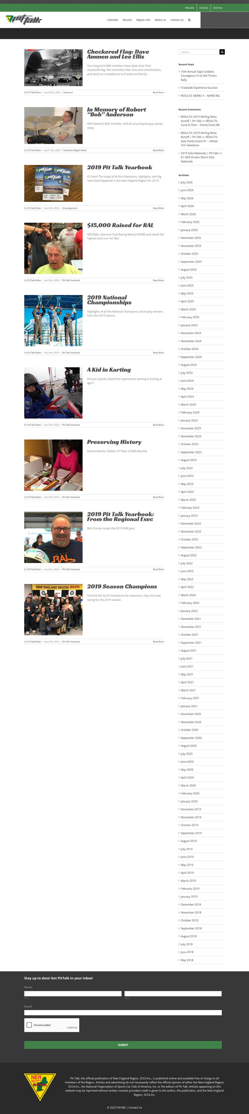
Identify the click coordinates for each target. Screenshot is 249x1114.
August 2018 (189, 936)
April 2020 (187, 777)
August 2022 (189, 555)
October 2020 (189, 730)
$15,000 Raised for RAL (120, 225)
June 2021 (187, 666)
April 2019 (187, 872)
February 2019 (190, 888)
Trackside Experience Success (199, 87)
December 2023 (191, 428)
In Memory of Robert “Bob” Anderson (116, 111)
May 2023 (187, 484)
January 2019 (189, 896)
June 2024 (187, 380)
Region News (80, 150)
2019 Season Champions (122, 586)
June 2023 (187, 476)
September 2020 (191, 738)
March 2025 (188, 309)
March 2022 (188, 595)
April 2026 (187, 206)
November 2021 (191, 627)
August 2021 (189, 650)
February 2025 (190, 317)
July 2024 (187, 373)
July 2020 (187, 753)
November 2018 (191, 912)
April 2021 (187, 682)
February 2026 (190, 222)
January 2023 (189, 515)
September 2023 (191, 452)
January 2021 (189, 706)
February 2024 (190, 412)
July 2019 (187, 849)
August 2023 (189, 460)
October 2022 (189, 539)
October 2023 (189, 444)
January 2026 (189, 230)
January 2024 (189, 420)
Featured (68, 92)
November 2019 (191, 817)
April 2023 (187, 492)
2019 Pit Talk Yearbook (119, 167)
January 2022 (189, 611)
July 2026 (187, 182)
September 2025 (191, 261)
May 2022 (187, 579)
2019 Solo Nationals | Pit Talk (199, 153)
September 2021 (191, 642)
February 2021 (190, 698)
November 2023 (191, 436)
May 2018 (187, 960)
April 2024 (187, 396)
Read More (158, 92)
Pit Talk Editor (34, 92)
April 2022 (187, 587)
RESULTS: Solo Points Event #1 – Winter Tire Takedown (199, 141)
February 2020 (190, 793)
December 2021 (191, 618)
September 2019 (191, 833)
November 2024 (191, 341)
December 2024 (191, 333)
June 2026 (187, 190)
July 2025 (187, 277)
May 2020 (187, 769)
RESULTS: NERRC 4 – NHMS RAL (200, 95)
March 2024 (188, 404)
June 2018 (187, 952)
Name (29, 987)
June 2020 (187, 761)
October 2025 (189, 253)
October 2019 (189, 825)
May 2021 (187, 674)
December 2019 (191, 809)
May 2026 (187, 198)
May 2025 (187, 293)
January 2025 (189, 325)
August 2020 (189, 745)
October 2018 (189, 920)
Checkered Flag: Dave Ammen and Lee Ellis (118, 54)
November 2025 (191, 246)
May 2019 (187, 865)
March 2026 (188, 214)
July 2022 (187, 563)
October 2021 (189, 634)
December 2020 (191, 714)
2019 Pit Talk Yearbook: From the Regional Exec (120, 516)
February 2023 (190, 507)
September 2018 (191, 928)
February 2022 (190, 603)
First (26, 998)
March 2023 (188, 500)
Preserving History (114, 442)
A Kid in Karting (109, 369)
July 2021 (187, 658)
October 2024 (189, 349)
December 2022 (191, 523)
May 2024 (187, 388)
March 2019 (188, 880)
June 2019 (187, 857)
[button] (189, 19)
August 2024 (189, 365)
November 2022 (191, 531)
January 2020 (189, 801)
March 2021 (188, 690)
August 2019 (189, 841)
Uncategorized (69, 208)
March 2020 (188, 785)
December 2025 (191, 238)
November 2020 (191, 722)
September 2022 (191, 547)
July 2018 (187, 944)
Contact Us (135, 1107)
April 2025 (187, 301)
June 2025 (187, 285)
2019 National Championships (109, 299)
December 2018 (191, 904)
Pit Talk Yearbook (71, 280)
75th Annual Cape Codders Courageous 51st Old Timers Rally (199, 76)
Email (29, 1006)
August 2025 (189, 269)
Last (127, 998)
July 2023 (187, 468)
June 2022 (187, 571)
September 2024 (191, 357)
